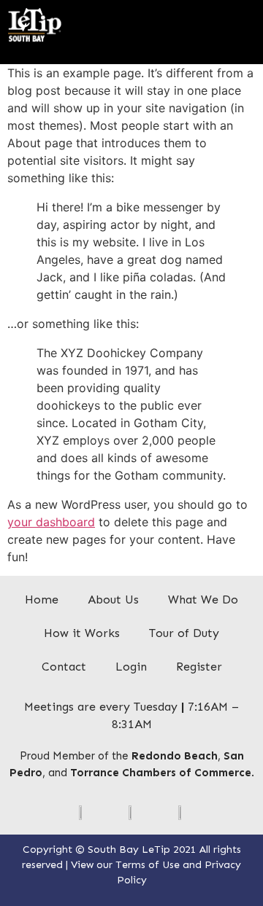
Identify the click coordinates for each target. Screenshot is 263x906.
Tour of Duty (184, 633)
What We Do (203, 599)
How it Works (82, 633)
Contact (64, 666)
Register (199, 666)
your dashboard (51, 522)
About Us (113, 599)
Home (41, 599)
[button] (245, 19)
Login (131, 666)
